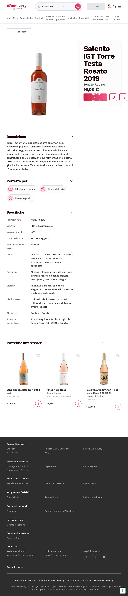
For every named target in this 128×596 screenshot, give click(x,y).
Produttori (12, 511)
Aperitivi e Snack (49, 18)
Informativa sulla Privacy (51, 580)
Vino (9, 18)
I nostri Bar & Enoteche (57, 448)
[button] (47, 6)
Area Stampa (13, 452)
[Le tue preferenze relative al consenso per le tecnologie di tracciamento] (123, 591)
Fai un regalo (90, 466)
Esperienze (50, 466)
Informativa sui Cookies (79, 580)
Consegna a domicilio (18, 466)
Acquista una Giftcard (18, 470)
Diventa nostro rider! (17, 525)
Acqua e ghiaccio (60, 18)
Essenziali (84, 18)
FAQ (47, 452)
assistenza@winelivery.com (21, 555)
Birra (15, 18)
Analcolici (72, 18)
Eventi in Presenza (54, 483)
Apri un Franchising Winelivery (60, 511)
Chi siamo (12, 448)
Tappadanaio (13, 497)
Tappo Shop (51, 497)
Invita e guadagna (92, 497)
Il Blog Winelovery (92, 448)
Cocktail (39, 18)
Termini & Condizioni (25, 580)
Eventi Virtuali (90, 483)
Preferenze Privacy (103, 580)
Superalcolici (26, 18)
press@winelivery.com (56, 555)
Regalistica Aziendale (18, 483)
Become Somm (15, 538)
